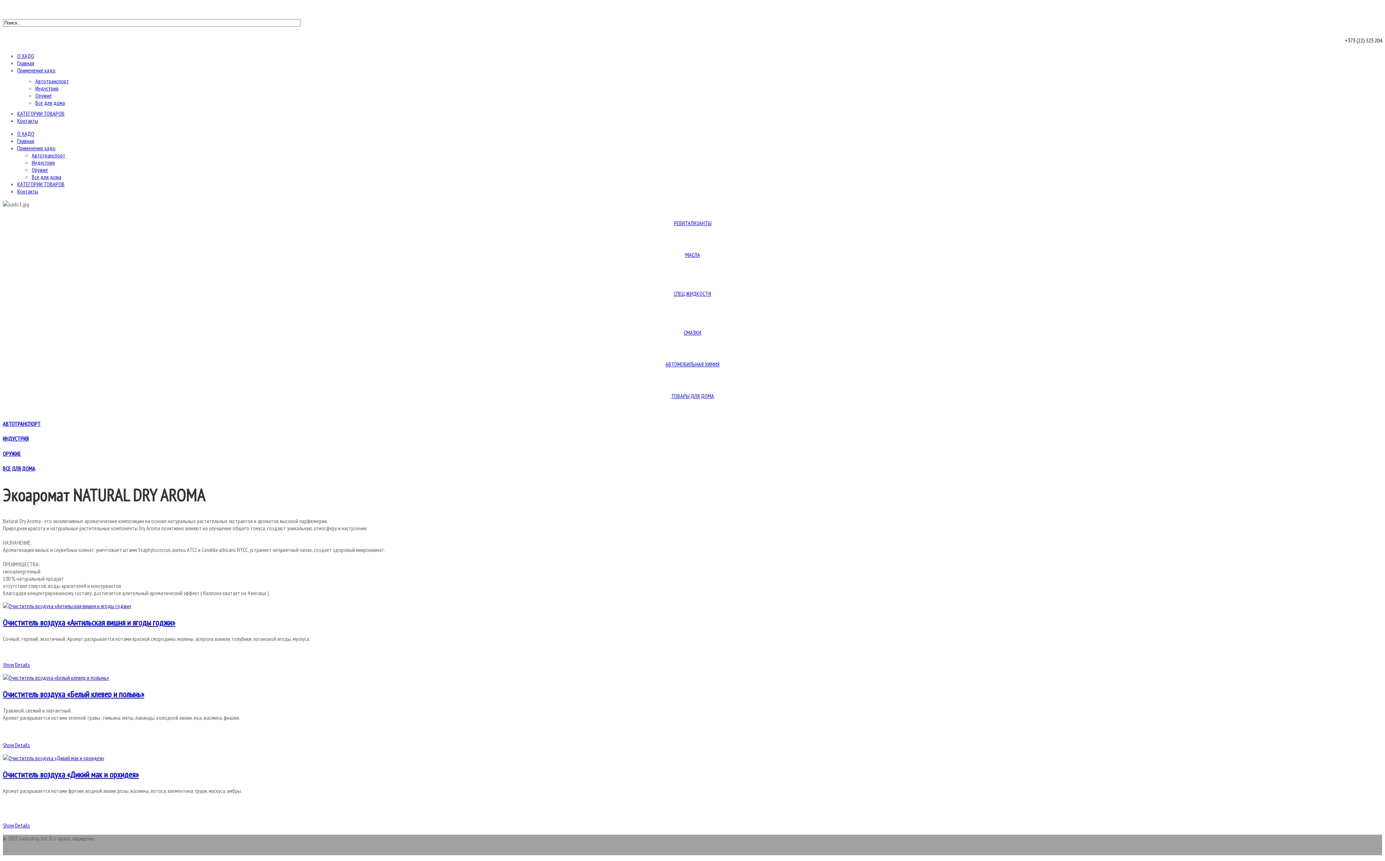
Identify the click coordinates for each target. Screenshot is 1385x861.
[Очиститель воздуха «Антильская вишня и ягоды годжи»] (67, 606)
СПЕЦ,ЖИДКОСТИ (692, 293)
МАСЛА (692, 254)
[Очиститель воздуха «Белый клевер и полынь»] (56, 677)
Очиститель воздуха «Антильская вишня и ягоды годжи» (89, 622)
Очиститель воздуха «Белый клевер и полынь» (73, 694)
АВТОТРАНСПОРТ (22, 423)
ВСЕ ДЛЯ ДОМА (19, 468)
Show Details (16, 664)
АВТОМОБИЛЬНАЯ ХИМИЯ (692, 364)
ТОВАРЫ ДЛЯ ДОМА (692, 396)
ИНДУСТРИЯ (16, 438)
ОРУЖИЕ (12, 453)
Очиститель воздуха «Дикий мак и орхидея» (71, 774)
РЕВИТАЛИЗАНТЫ (693, 223)
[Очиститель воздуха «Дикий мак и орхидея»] (53, 758)
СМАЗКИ (692, 332)
